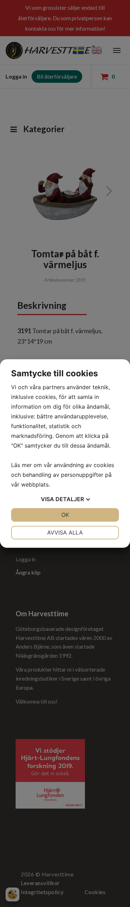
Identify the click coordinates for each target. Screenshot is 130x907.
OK (65, 514)
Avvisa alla (65, 532)
